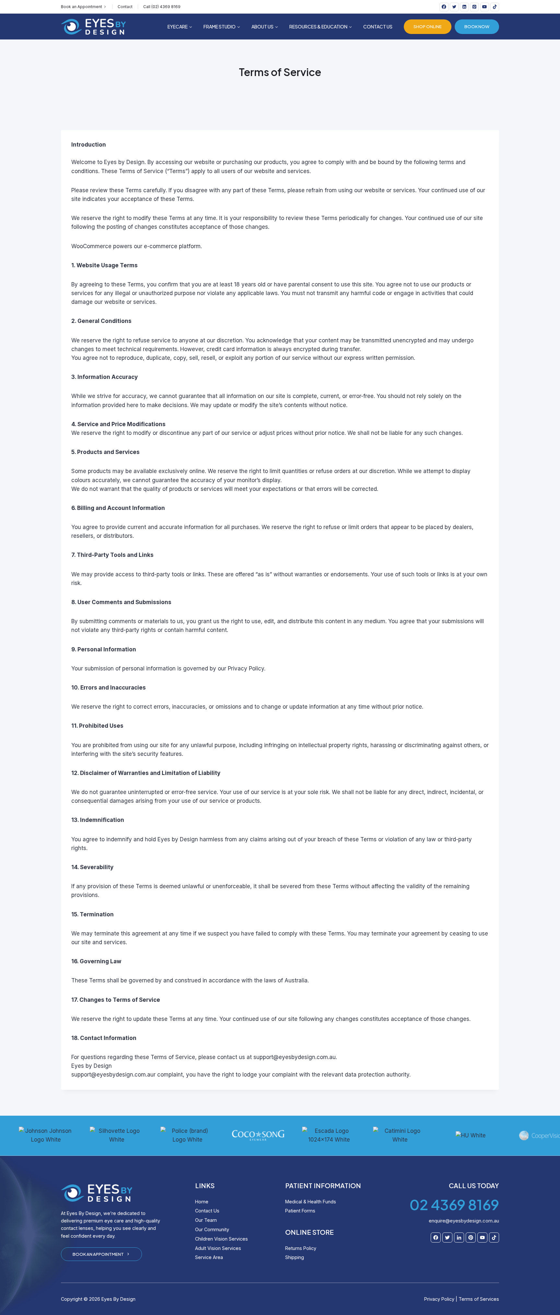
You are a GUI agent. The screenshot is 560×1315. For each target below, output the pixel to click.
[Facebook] (443, 7)
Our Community (212, 1229)
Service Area (209, 1257)
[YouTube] (484, 7)
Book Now (476, 26)
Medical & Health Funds (310, 1201)
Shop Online (428, 26)
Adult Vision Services (218, 1248)
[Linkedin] (464, 7)
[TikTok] (494, 7)
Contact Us (377, 26)
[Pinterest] (474, 7)
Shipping (294, 1257)
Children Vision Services (221, 1239)
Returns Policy (300, 1248)
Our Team (206, 1220)
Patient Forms (300, 1210)
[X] (454, 7)
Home (201, 1201)
